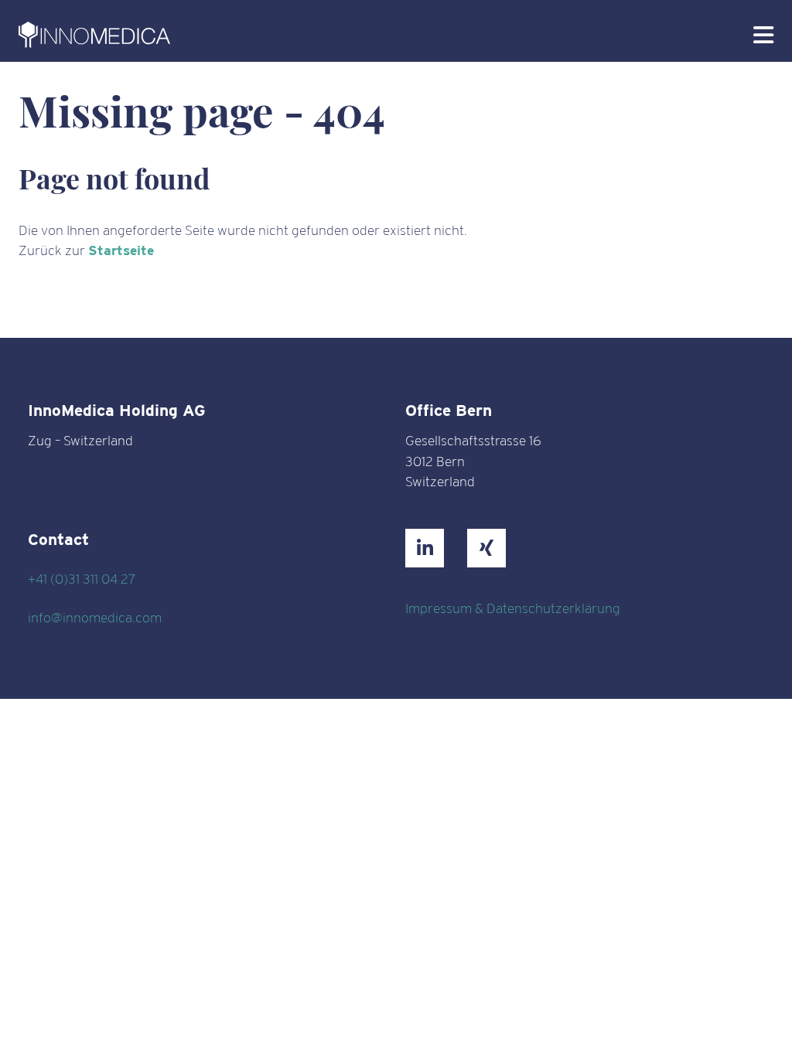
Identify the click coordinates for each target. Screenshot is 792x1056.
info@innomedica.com (95, 617)
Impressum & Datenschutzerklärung (512, 608)
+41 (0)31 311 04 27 (81, 579)
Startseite (121, 250)
